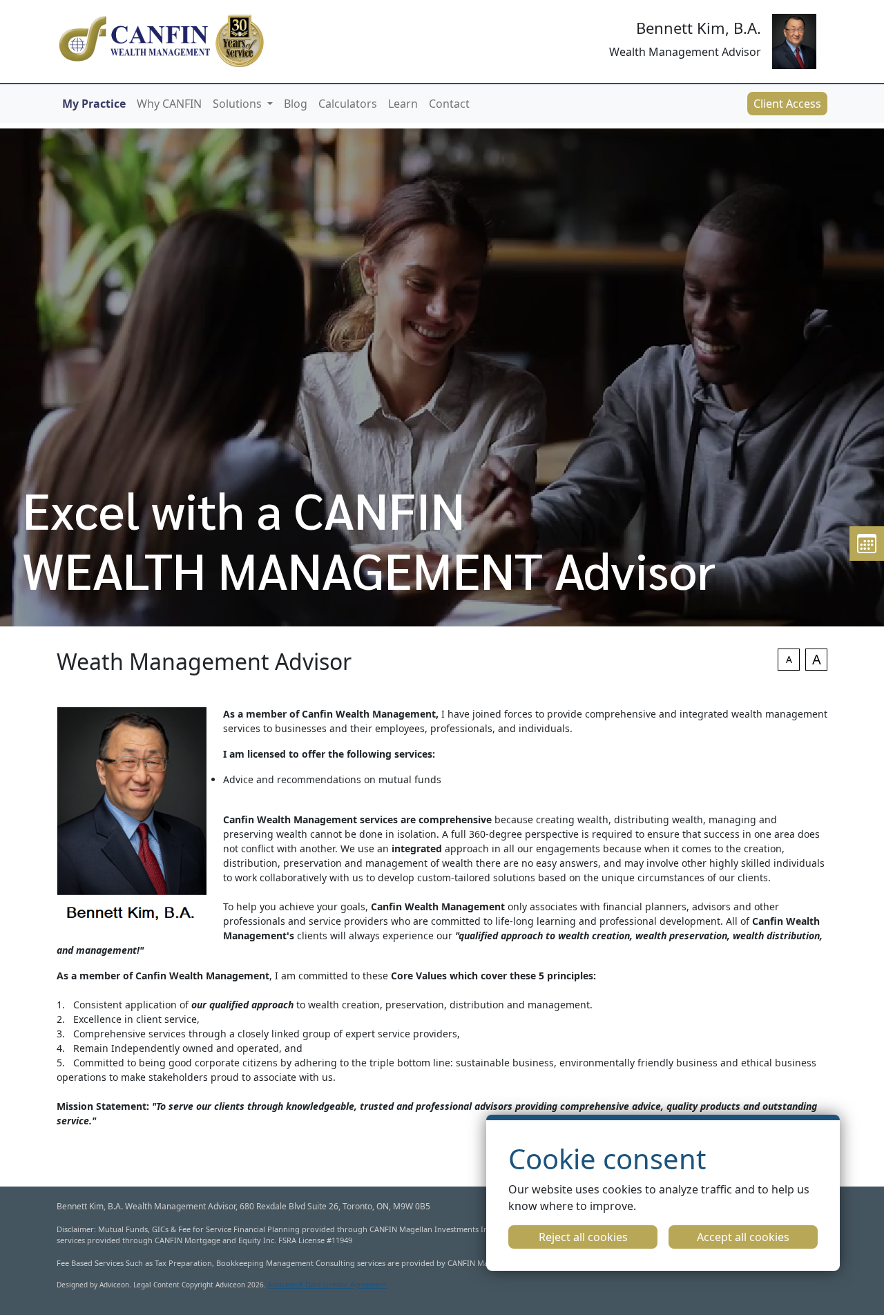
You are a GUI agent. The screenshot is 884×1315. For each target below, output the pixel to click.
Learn (403, 103)
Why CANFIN (169, 103)
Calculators (347, 103)
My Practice (94, 103)
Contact (449, 103)
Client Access (787, 103)
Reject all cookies (583, 1237)
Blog (295, 103)
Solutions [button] (239, 103)
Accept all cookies (743, 1237)
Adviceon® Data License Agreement (327, 1284)
